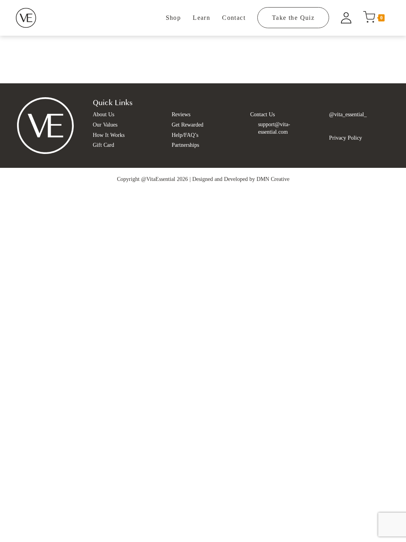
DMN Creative (273, 179)
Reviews (181, 114)
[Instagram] (346, 126)
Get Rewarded (187, 125)
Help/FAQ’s (185, 135)
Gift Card (103, 145)
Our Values (105, 125)
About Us (103, 114)
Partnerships (185, 145)
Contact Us (262, 114)
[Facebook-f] (334, 126)
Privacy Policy (345, 138)
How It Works (108, 135)
